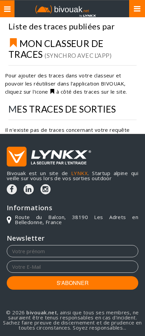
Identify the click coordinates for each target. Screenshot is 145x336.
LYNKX (79, 173)
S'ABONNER (73, 283)
